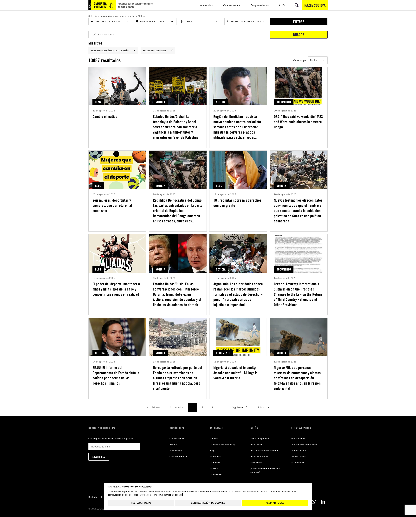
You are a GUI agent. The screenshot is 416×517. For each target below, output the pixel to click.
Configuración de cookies (208, 502)
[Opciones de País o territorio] (172, 22)
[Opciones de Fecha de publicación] (263, 22)
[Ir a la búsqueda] (296, 5)
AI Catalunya (297, 462)
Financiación (175, 450)
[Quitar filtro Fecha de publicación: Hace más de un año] (134, 50)
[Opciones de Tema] (217, 22)
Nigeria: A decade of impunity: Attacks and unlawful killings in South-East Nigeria (235, 372)
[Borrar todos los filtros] (172, 50)
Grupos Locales (298, 456)
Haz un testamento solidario (264, 450)
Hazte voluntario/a (259, 456)
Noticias (214, 438)
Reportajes (215, 456)
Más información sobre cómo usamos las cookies (158, 494)
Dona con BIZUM (258, 462)
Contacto (92, 497)
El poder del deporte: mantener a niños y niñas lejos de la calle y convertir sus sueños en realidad (116, 289)
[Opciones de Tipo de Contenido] (127, 22)
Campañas (215, 462)
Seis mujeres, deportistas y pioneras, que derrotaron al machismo (112, 205)
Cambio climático (104, 116)
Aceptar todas (275, 502)
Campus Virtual (298, 450)
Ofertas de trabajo (178, 456)
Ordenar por (300, 60)
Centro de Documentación (304, 444)
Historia (173, 444)
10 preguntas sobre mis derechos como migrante (237, 203)
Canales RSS (216, 474)
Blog (212, 450)
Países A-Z (215, 468)
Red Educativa (298, 438)
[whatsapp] (313, 501)
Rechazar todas (141, 502)
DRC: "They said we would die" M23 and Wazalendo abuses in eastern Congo (298, 121)
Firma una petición (259, 438)
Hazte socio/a (315, 5)
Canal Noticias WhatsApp (222, 444)
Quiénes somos (176, 438)
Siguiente (237, 407)
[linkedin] (323, 501)
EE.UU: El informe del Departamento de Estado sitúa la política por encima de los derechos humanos (115, 375)
